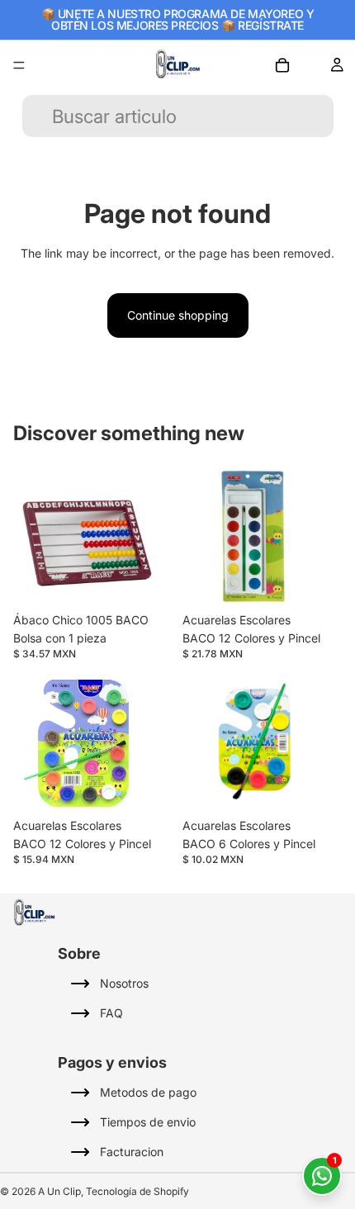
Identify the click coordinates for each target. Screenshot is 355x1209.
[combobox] (195, 116)
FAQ (111, 1013)
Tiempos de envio (148, 1122)
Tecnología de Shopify (137, 1191)
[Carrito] (282, 65)
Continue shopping (178, 315)
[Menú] (19, 65)
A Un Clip (59, 1191)
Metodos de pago (148, 1092)
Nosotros (124, 983)
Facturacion (131, 1152)
